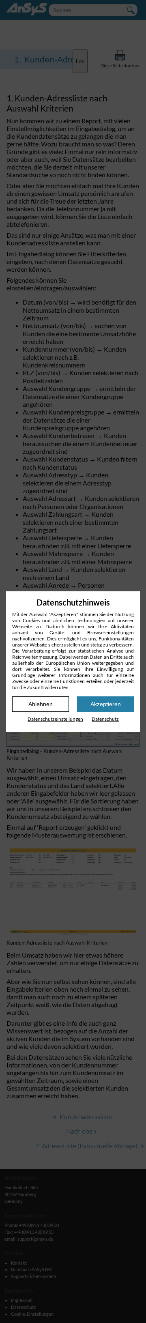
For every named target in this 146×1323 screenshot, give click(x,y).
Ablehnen (40, 704)
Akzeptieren (105, 704)
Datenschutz (105, 719)
